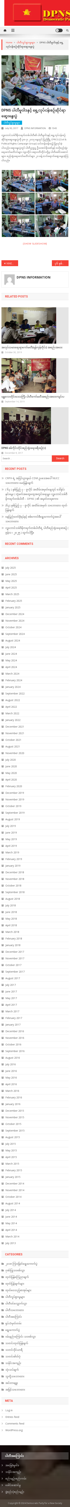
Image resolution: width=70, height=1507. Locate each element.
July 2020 (10, 759)
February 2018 (13, 938)
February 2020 (13, 786)
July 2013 (10, 1243)
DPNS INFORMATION (35, 128)
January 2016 (12, 1104)
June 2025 (11, 574)
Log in (9, 1410)
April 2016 (11, 1084)
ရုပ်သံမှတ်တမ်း (13, 1323)
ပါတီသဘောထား (14, 1310)
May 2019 (11, 839)
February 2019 (13, 859)
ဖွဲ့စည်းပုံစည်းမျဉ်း (14, 1491)
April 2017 (11, 1004)
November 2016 (14, 1038)
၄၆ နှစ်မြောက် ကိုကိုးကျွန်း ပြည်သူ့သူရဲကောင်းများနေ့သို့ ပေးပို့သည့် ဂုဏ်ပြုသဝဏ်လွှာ (62, 263)
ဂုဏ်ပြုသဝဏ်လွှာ (15, 1270)
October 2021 (13, 740)
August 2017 (12, 978)
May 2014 (11, 1223)
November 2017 (14, 958)
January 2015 (12, 1177)
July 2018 (10, 905)
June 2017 (11, 991)
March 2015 (12, 1163)
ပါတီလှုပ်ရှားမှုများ (12, 122)
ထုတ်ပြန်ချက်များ (14, 1283)
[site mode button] (59, 30)
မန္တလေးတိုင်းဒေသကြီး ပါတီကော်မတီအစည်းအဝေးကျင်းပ (32, 396)
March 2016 (12, 1090)
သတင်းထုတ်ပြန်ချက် (16, 1343)
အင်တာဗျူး (11, 1383)
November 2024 (14, 620)
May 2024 (11, 660)
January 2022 (12, 720)
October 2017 (13, 965)
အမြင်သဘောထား (15, 1389)
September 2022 (15, 693)
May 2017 (11, 998)
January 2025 (12, 607)
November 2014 (14, 1190)
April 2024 (11, 667)
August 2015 (12, 1137)
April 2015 (11, 1157)
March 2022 (12, 713)
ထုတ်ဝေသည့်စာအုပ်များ (18, 1290)
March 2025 (12, 594)
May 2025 (11, 581)
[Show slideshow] (35, 243)
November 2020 (14, 753)
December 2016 (14, 1031)
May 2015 (11, 1150)
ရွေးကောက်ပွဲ (12, 1330)
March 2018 (12, 932)
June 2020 (11, 766)
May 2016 (11, 1077)
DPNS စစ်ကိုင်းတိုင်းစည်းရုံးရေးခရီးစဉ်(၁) (23, 448)
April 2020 (11, 779)
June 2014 (11, 1216)
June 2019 (11, 832)
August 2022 (12, 700)
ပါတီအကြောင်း (13, 1316)
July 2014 (10, 1210)
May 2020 (11, 773)
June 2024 (11, 653)
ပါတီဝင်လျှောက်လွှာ (16, 1303)
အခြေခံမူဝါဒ (12, 1465)
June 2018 (11, 912)
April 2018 (11, 925)
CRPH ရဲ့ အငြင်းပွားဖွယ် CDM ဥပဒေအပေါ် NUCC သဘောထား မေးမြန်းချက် (32, 480)
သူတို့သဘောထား (14, 1376)
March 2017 (12, 1011)
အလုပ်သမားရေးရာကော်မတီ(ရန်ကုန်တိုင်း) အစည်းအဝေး (31, 347)
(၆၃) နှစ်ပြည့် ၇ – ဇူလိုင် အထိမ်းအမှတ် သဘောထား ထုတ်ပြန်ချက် (36, 508)
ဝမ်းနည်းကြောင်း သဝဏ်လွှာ (20, 1336)
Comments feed (14, 1423)
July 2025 (10, 567)
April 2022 (11, 706)
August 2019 (12, 819)
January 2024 (12, 687)
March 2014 (12, 1236)
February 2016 (13, 1097)
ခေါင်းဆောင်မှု (13, 1485)
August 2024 (12, 640)
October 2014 (13, 1196)
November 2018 (14, 879)
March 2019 (12, 852)
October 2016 (13, 1044)
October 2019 (13, 806)
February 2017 (13, 1018)
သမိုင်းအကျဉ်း (13, 1363)
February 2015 (13, 1170)
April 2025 (11, 587)
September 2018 (15, 892)
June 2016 (11, 1071)
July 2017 (10, 985)
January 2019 (12, 865)
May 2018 (11, 918)
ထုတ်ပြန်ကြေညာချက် (17, 1277)
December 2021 (14, 726)
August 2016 (12, 1057)
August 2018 (12, 898)
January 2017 (12, 1024)
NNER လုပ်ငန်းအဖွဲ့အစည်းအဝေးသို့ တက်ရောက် (12, 263)
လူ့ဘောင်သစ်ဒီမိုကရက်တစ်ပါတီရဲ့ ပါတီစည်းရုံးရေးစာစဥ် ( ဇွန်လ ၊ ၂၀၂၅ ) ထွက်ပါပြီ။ (36, 530)
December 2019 (14, 792)
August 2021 (12, 746)
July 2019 (10, 826)
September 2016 (15, 1051)
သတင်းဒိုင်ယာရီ (14, 1349)
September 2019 (15, 812)
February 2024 (13, 680)
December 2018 (14, 872)
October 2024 (13, 627)
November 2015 (14, 1117)
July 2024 (10, 647)
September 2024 (15, 634)
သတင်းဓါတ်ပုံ (12, 1356)
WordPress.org (14, 1430)
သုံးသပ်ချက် (12, 1369)
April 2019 (11, 845)
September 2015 (15, 1130)
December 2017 (14, 951)
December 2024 (14, 614)
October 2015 (13, 1124)
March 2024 (12, 673)
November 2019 (14, 799)
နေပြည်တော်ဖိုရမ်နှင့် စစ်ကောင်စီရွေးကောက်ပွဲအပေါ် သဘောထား (33, 519)
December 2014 (14, 1183)
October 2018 (13, 885)
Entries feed (12, 1417)
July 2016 (10, 1064)
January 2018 (12, 945)
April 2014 (11, 1230)
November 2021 (14, 733)
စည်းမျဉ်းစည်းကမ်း (15, 1478)
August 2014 (12, 1203)
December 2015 (14, 1110)
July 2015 (10, 1143)
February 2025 (13, 600)
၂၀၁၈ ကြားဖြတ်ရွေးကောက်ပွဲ (21, 1263)
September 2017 (15, 971)
